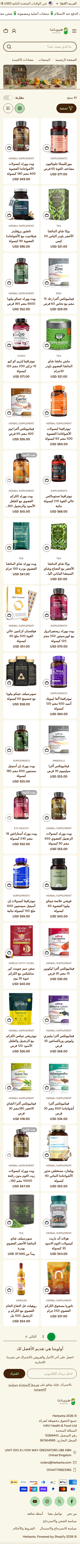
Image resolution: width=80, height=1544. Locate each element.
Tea (58, 225)
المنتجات (44, 60)
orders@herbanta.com (55, 1462)
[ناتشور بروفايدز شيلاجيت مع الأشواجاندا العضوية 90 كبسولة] (21, 203)
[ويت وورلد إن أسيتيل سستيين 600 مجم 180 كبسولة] (21, 738)
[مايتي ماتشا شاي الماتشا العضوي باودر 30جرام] (59, 333)
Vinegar (21, 1300)
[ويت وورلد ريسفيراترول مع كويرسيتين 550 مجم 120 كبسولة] (59, 603)
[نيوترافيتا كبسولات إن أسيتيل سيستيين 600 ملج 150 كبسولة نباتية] (21, 873)
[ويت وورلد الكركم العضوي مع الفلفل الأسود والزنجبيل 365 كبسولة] (21, 468)
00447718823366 (59, 1470)
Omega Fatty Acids (21, 963)
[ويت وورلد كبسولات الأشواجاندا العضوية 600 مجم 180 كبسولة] (21, 136)
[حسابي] (13, 30)
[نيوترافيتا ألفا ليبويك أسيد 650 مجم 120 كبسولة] (59, 671)
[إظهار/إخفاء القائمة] (74, 30)
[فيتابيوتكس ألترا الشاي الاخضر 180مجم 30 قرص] (21, 1076)
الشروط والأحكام (24, 1528)
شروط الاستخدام (29, 1385)
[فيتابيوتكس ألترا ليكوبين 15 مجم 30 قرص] (59, 941)
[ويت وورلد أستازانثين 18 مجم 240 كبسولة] (21, 806)
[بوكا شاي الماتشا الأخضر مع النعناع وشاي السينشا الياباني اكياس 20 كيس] (59, 536)
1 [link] (51, 1336)
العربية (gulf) (68, 3)
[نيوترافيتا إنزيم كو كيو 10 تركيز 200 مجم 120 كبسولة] (21, 333)
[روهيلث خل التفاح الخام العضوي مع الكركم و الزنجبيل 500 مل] (21, 1278)
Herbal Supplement (21, 158)
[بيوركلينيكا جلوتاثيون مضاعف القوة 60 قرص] (59, 136)
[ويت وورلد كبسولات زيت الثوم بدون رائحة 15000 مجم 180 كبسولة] (21, 1143)
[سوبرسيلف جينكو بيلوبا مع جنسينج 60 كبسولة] (21, 671)
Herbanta (29, 1536)
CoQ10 (21, 355)
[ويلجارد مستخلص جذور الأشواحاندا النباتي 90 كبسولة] (59, 1143)
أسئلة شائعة (35, 1514)
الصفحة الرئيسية (66, 60)
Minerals (59, 760)
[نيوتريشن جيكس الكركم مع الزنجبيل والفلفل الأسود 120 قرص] (21, 1008)
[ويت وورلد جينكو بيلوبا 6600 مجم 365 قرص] (21, 271)
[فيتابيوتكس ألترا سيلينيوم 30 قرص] (59, 738)
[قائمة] (8, 108)
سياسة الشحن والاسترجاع (60, 1521)
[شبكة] (20, 108)
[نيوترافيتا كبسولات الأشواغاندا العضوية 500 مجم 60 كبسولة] (59, 401)
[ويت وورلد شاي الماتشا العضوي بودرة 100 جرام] (21, 536)
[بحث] (9, 46)
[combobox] (40, 47)
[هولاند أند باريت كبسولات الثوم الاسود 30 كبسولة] (59, 1211)
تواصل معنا (55, 1514)
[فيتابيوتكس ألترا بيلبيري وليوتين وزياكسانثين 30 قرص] (59, 1008)
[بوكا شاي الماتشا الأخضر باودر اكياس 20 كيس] (59, 203)
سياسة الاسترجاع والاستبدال (58, 1528)
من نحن (72, 1514)
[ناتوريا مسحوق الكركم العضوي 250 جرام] (59, 1278)
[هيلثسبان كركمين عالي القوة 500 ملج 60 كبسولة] (21, 603)
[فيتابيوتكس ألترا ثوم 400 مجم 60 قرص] (21, 401)
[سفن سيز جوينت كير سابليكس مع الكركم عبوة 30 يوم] (21, 941)
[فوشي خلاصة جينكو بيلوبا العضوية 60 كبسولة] (59, 873)
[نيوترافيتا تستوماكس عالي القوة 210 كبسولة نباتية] (59, 468)
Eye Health (21, 828)
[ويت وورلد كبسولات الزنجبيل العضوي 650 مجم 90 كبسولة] (59, 806)
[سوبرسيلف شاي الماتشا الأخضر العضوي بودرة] (21, 1211)
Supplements (58, 158)
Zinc (59, 293)
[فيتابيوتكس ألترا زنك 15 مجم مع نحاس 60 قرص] (59, 271)
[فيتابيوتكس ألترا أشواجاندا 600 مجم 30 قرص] (59, 1076)
